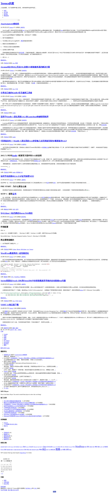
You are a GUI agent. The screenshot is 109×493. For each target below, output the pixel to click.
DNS (14, 446)
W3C (73, 446)
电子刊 (22, 449)
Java (23, 30)
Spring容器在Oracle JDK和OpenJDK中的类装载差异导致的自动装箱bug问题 (33, 281)
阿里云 (70, 449)
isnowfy (6, 422)
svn (19, 223)
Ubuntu (67, 446)
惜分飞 (6, 426)
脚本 (47, 449)
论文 (61, 449)
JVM (16, 89)
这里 (11, 78)
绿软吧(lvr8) (7, 354)
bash (5, 446)
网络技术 (6, 209)
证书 (48, 182)
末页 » (20, 329)
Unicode (70, 446)
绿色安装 (33, 449)
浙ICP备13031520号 (13, 490)
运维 (67, 449)
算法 (28, 449)
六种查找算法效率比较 (10, 407)
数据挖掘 (8, 449)
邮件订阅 (3, 348)
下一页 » (14, 329)
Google (31, 446)
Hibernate (35, 446)
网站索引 (6, 15)
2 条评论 (22, 27)
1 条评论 (24, 96)
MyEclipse (23, 249)
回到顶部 (3, 486)
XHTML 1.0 (28, 488)
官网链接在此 (13, 161)
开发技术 (6, 63)
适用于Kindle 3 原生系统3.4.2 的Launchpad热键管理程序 (25, 117)
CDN (9, 446)
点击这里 (104, 125)
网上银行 (37, 449)
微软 (6, 311)
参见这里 (21, 52)
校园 (12, 449)
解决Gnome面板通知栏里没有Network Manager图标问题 (19, 402)
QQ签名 (58, 446)
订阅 (2, 331)
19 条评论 (23, 144)
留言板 (6, 14)
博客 (96, 446)
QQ (56, 446)
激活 (80, 311)
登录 (5, 480)
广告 (103, 446)
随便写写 (6, 328)
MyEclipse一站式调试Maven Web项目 (17, 213)
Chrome (11, 446)
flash (24, 446)
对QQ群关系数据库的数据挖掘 (12, 401)
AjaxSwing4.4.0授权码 (10, 24)
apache (2, 446)
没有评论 (24, 70)
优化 (88, 446)
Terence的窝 (7, 3)
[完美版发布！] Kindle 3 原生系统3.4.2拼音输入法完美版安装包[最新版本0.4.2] (34, 141)
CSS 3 (35, 488)
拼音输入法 (45, 147)
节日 (49, 449)
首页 (5, 10)
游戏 (18, 449)
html (38, 446)
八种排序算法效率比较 (10, 412)
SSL (64, 446)
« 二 (2, 473)
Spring (81, 290)
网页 (22, 41)
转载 (64, 449)
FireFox (21, 446)
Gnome (27, 446)
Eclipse (14, 249)
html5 (40, 446)
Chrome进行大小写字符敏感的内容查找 (15, 409)
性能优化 (22, 277)
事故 (85, 446)
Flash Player (23, 452)
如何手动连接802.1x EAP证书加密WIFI (17, 176)
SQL (6, 261)
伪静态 (91, 446)
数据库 (6, 277)
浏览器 (15, 449)
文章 (6, 482)
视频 (58, 449)
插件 (5, 449)
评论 (6, 483)
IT (42, 446)
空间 (25, 449)
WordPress (17, 277)
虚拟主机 (52, 449)
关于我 (6, 12)
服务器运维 (7, 436)
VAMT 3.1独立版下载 (10, 305)
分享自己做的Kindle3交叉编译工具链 (16, 93)
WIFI (54, 182)
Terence (11, 27)
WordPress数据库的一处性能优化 (15, 253)
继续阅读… (4, 60)
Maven (31, 219)
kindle (14, 113)
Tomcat (52, 219)
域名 (98, 446)
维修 (30, 449)
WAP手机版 (4, 490)
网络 (40, 449)
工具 (101, 446)
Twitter (8, 348)
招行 (3, 449)
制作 (93, 446)
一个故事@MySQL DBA (10, 424)
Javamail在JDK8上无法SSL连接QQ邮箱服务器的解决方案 (25, 67)
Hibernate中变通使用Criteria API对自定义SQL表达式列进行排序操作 (23, 416)
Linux (54, 446)
